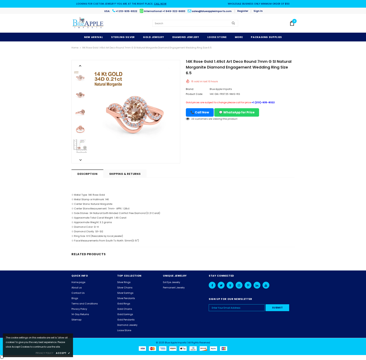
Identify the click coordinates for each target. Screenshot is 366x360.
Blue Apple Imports (221, 89)
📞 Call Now (199, 112)
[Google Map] (230, 285)
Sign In (258, 11)
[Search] (233, 23)
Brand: (190, 89)
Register (242, 11)
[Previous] (80, 65)
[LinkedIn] (257, 285)
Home (74, 47)
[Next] (80, 159)
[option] (134, 111)
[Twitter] (221, 285)
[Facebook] (212, 285)
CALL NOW (160, 3)
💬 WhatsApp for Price (236, 112)
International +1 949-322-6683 (164, 11)
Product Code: (194, 94)
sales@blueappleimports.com (212, 11)
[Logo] (88, 23)
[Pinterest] (248, 285)
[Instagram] (239, 285)
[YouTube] (265, 285)
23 (192, 118)
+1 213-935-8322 (126, 11)
